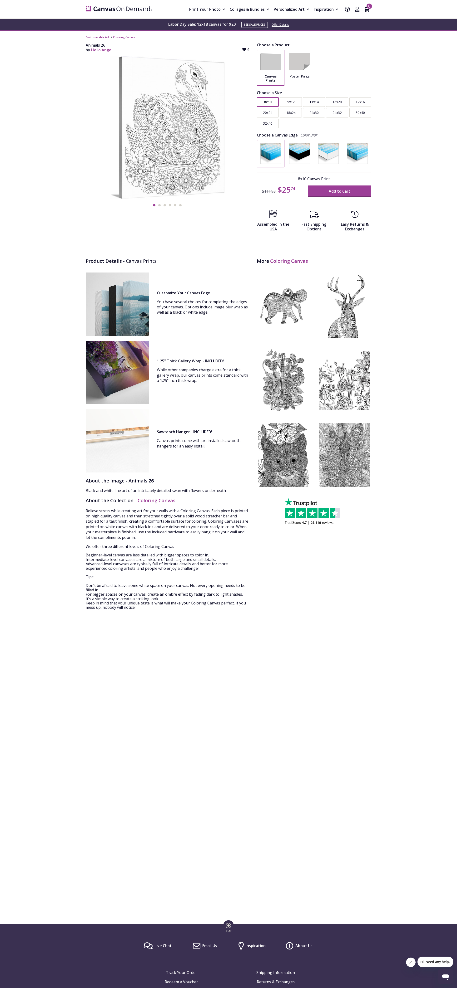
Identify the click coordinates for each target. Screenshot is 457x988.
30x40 (360, 112)
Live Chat (163, 946)
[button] (154, 205)
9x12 (291, 102)
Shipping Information (275, 972)
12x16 (360, 102)
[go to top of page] (228, 927)
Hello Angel (101, 50)
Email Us (209, 946)
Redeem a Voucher (181, 981)
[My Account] (357, 9)
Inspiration (256, 946)
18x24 (291, 112)
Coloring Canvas (124, 37)
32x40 (267, 123)
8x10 (268, 102)
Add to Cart (339, 191)
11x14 (314, 102)
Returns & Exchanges (276, 981)
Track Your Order (181, 972)
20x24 (267, 112)
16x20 (337, 102)
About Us (304, 946)
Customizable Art (97, 37)
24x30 (314, 112)
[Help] (347, 9)
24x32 (337, 112)
